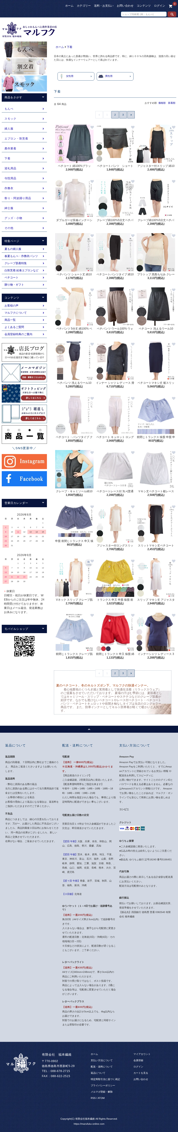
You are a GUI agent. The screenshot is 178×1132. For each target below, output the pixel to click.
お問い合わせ (125, 5)
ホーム (69, 5)
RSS (93, 1098)
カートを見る (141, 1072)
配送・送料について (102, 1066)
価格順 (162, 102)
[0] (170, 5)
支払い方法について (102, 1060)
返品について (98, 1072)
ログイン (159, 5)
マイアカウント (142, 1054)
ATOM (101, 1098)
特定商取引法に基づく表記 (105, 1079)
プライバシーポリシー (103, 1085)
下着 (69, 47)
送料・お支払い (104, 5)
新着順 (171, 102)
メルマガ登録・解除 (102, 1091)
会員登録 (138, 1060)
